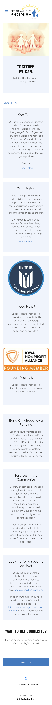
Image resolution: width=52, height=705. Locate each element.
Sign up (26, 662)
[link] (26, 11)
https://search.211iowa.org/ (28, 589)
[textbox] (26, 651)
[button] (6, 11)
